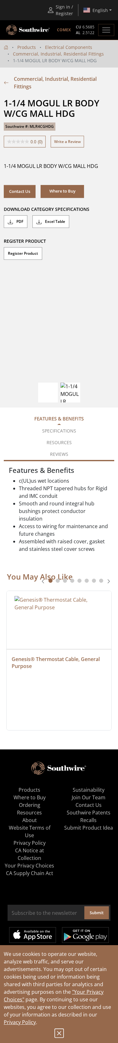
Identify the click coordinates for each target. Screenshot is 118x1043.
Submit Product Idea (88, 827)
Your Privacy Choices (29, 865)
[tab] (50, 581)
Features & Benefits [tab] (59, 418)
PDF (19, 221)
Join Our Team (88, 797)
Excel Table (54, 221)
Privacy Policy (20, 1022)
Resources (29, 812)
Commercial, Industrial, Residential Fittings (58, 54)
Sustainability (88, 789)
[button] (62, 191)
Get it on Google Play (85, 935)
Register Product (23, 253)
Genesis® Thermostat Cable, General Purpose (56, 663)
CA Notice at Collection (29, 854)
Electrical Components (68, 47)
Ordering (29, 805)
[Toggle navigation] (106, 30)
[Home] (6, 47)
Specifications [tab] (59, 431)
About (29, 820)
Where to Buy (30, 797)
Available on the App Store (32, 935)
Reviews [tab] (59, 454)
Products (26, 47)
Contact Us (19, 191)
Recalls (88, 820)
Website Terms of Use (29, 831)
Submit (97, 912)
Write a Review (67, 141)
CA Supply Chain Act (29, 873)
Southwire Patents (88, 812)
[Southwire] (28, 30)
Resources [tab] (59, 442)
